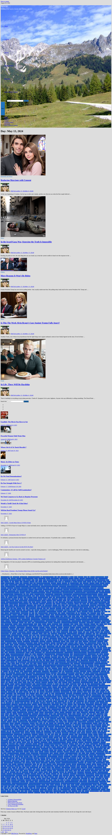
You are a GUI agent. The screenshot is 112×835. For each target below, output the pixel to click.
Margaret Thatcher (6, 704)
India (79, 685)
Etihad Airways (91, 654)
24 (69, 577)
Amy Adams (17, 588)
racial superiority (50, 739)
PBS (92, 725)
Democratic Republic (10, 641)
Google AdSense (70, 673)
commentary (46, 625)
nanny (106, 714)
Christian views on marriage (49, 619)
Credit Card (54, 633)
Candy (36, 611)
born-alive (91, 607)
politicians (88, 729)
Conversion (94, 630)
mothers (98, 712)
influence (54, 687)
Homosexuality (92, 681)
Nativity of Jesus (54, 715)
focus (31, 663)
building (94, 608)
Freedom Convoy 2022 (7, 666)
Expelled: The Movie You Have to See (14, 422)
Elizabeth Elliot (35, 651)
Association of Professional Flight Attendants (85, 594)
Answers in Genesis (22, 589)
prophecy (90, 736)
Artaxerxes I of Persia (80, 592)
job (32, 692)
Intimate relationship (36, 688)
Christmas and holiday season (24, 621)
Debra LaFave (36, 638)
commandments (5, 625)
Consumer (21, 630)
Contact (6, 52)
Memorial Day (29, 707)
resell (84, 744)
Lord (85, 701)
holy (28, 681)
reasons (84, 740)
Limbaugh (104, 699)
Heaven (90, 677)
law (78, 696)
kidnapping (22, 695)
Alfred (31, 583)
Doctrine (16, 644)
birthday (107, 603)
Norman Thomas (71, 718)
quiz (34, 739)
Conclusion (104, 627)
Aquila (2, 592)
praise (98, 731)
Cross (30, 635)
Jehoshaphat (56, 690)
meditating (89, 706)
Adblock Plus (80, 580)
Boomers (64, 607)
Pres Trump (58, 733)
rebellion (94, 740)
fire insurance (103, 660)
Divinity (99, 643)
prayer (105, 731)
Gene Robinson (21, 670)
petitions (88, 726)
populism (38, 731)
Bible (56, 602)
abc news (13, 578)
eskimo (34, 654)
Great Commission (89, 674)
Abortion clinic (55, 578)
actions (41, 580)
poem (72, 729)
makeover (70, 703)
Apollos (35, 591)
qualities (20, 739)
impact (16, 685)
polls (100, 729)
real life (44, 740)
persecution (51, 726)
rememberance (88, 742)
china (61, 616)
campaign (102, 610)
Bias (53, 602)
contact (26, 630)
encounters (98, 651)
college (81, 624)
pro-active (3, 736)
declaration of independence (75, 638)
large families (39, 696)
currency (15, 636)
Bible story (91, 602)
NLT (43, 718)
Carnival (6, 613)
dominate (81, 644)
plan (106, 728)
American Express (10, 586)
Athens (6, 596)
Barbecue (11, 600)
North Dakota (87, 718)
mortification (68, 712)
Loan (40, 701)
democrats (19, 641)
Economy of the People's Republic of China (58, 648)
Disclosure (7, 79)
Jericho (94, 690)
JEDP (46, 690)
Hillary (61, 679)
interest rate (82, 687)
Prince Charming (83, 734)
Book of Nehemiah (10, 607)
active (44, 580)
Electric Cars (18, 651)
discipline (53, 643)
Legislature (54, 698)
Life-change (64, 699)
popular (27, 731)
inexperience (17, 687)
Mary (65, 704)
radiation (65, 739)
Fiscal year (104, 662)
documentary (22, 644)
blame (35, 605)
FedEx (68, 659)
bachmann (107, 597)
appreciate (107, 591)
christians (7, 621)
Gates (99, 668)
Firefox (3, 662)
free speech (102, 665)
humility (96, 682)
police (76, 729)
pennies (18, 726)
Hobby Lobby (92, 679)
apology (47, 591)
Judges (37, 693)
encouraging (105, 651)
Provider (50, 737)
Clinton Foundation (28, 624)
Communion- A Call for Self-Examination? (16, 490)
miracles (100, 709)
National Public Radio (44, 715)
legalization (42, 698)
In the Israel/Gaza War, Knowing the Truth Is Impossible (26, 242)
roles (44, 747)
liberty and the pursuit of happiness (26, 699)
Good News (32, 673)
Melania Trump (106, 706)
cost (51, 632)
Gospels (3, 674)
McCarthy (46, 706)
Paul (61, 725)
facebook (20, 657)
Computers (79, 627)
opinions (61, 722)
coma (97, 624)
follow (35, 663)
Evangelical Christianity (17, 655)
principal (90, 734)
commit (74, 625)
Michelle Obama (16, 709)
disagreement (21, 643)
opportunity (70, 722)
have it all (43, 677)
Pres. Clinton (65, 733)
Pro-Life (15, 736)
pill (83, 728)
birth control (101, 603)
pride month (65, 734)
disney (66, 643)
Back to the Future (6, 599)
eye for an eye (10, 657)
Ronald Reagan (83, 747)
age (63, 581)
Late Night (65, 696)
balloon (45, 599)
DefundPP (18, 640)
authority (94, 596)
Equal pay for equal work (17, 654)
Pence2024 (7, 726)
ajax (93, 581)
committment (100, 625)
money (91, 710)
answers (14, 589)
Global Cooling (28, 671)
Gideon (103, 670)
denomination (26, 641)
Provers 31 (45, 737)
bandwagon (55, 599)
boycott (8, 608)
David (95, 636)
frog (68, 666)
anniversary (100, 588)
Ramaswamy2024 (86, 739)
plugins (64, 729)
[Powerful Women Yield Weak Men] (6, 432)
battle (68, 600)
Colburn (76, 624)
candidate (31, 611)
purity (97, 737)
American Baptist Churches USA (61, 585)
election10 (57, 649)
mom (59, 710)
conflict (18, 629)
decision (59, 638)
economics (28, 648)
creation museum (26, 633)
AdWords (32, 581)
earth (75, 646)
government (29, 674)
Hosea (15, 682)
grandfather (71, 674)
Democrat (66, 640)
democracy (61, 640)
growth (60, 676)
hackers (106, 676)
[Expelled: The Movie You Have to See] (4, 418)
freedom (108, 665)
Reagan (40, 740)
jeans (37, 690)
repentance (22, 744)
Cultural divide (76, 635)
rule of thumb (103, 747)
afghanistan (51, 581)
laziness (86, 696)
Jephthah (74, 690)
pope (13, 731)
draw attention (9, 646)
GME (60, 671)
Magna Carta (58, 703)
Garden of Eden (73, 668)
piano (55, 728)
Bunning (108, 608)
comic (105, 624)
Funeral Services (39, 668)
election (17, 649)
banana (49, 599)
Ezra (16, 657)
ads (10, 581)
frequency (53, 666)
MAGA (48, 703)
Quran (41, 739)
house (32, 682)
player (36, 729)
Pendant (13, 726)
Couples (75, 632)
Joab (30, 692)
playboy (32, 729)
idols (83, 684)
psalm (60, 737)
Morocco (56, 712)
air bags (75, 581)
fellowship (76, 659)
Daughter (85, 636)
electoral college (10, 651)
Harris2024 (20, 677)
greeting (40, 676)
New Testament (70, 717)
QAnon (7, 739)
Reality (49, 740)
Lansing (24, 696)
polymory (3, 731)
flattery (9, 663)
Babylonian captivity (93, 597)
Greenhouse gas (33, 676)
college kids (86, 624)
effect (109, 648)
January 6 (30, 690)
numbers (10, 720)
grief (44, 676)
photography (35, 728)
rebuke (103, 740)
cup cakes (105, 635)
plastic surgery (23, 729)
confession (12, 629)
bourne (97, 607)
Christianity (72, 619)
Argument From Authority (38, 592)
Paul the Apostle (67, 725)
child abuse (31, 616)
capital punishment (51, 611)
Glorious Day (45, 671)
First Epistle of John (60, 662)
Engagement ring (20, 652)
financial (77, 660)
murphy (50, 714)
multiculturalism (26, 714)
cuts (33, 636)
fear (26, 659)
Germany (94, 670)
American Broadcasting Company (93, 585)
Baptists (97, 599)
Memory (43, 707)
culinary (57, 635)
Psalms (64, 737)
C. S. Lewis (51, 610)
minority (95, 709)
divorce (104, 643)
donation (95, 644)
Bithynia (15, 605)
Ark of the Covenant (68, 592)
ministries (90, 709)
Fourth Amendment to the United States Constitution (57, 665)
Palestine (51, 723)
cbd (79, 613)
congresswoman (50, 629)
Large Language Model (50, 696)
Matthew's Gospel (28, 706)
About (6, 26)
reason (80, 740)
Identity (67, 684)
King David (58, 695)
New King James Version (51, 717)
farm (99, 657)
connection (66, 629)
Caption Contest (71, 611)
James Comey (23, 690)
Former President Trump (101, 663)
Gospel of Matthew (104, 673)
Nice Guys (18, 718)
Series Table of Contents (11, 92)
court (84, 632)
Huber (60, 682)
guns (87, 676)
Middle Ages (36, 709)
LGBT (104, 698)
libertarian (9, 699)
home (51, 681)
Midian (49, 709)
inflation (49, 687)
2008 (58, 577)
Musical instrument (62, 714)
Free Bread (90, 665)
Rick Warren (73, 745)
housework (51, 682)
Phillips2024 (20, 728)
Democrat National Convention (78, 640)
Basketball (49, 600)
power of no (88, 731)
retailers (22, 745)
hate (37, 677)
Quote (2, 380)
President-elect (27, 734)
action (36, 580)
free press (96, 665)
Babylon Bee (83, 597)
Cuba (52, 635)
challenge (25, 614)
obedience (51, 720)
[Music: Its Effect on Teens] (3, 458)
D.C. (41, 636)
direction (14, 643)
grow (51, 676)
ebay (98, 646)
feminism (3, 660)
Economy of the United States (79, 648)
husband (12, 684)
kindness (49, 695)
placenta (102, 728)
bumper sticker (101, 608)
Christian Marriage (93, 618)
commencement (32, 625)
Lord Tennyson (100, 701)
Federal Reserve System (59, 659)
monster (14, 712)
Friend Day (59, 666)
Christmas (13, 621)
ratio (19, 740)
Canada (18, 611)
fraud (82, 665)
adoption (6, 581)
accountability (4, 580)
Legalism (35, 698)
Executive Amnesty (78, 655)
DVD (72, 646)
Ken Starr (99, 693)
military (64, 709)
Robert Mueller (11, 747)
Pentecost (22, 726)
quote (37, 739)
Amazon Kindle (13, 585)
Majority (64, 703)
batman (65, 600)
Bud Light (76, 608)
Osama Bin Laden (106, 722)
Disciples (40, 643)
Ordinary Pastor (81, 722)
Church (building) (66, 621)
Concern (98, 627)
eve (32, 655)
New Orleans (62, 717)
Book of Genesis (85, 605)
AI (72, 581)
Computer (72, 627)
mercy (87, 707)
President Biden (101, 733)
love (13, 703)
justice (53, 693)
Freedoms (47, 666)
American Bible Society (76, 585)
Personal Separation (60, 726)
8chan (85, 577)
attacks (37, 596)
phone (26, 728)
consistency (98, 629)
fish (108, 662)
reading (35, 740)
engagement (11, 652)
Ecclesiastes (103, 646)
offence (65, 720)
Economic (21, 648)
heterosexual (28, 679)
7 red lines (80, 577)
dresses (36, 646)
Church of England (6, 622)
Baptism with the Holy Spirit (79, 599)
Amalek (97, 583)
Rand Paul (95, 739)
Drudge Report (50, 646)
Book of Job (93, 605)
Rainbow (78, 739)
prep (53, 733)
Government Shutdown (39, 674)
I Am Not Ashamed (41, 684)
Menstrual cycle (53, 707)
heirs (13, 679)
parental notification (86, 723)
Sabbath (69, 748)
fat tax (107, 657)
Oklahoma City (92, 720)
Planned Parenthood (7, 729)
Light (86, 699)
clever (2, 624)
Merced (78, 707)
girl (2, 671)
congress (36, 629)
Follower (39, 663)
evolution (47, 655)
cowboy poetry (5, 633)
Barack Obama (106, 599)
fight (44, 660)
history (83, 679)
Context (58, 630)
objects (56, 720)
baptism (69, 599)
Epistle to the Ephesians (93, 652)
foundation (14, 665)
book (78, 605)
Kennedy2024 (107, 693)
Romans (58, 747)
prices (52, 734)
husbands (17, 684)
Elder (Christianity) (9, 649)
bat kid (54, 600)
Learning (13, 698)
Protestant (22, 737)
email (53, 651)
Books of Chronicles (46, 607)
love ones (17, 703)
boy (100, 607)
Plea (44, 729)
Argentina (22, 592)
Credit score (88, 633)
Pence (2, 726)
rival (2, 747)
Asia (24, 594)
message (91, 707)
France (79, 665)
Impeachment (22, 685)
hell (16, 679)
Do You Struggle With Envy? (11, 483)
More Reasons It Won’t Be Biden (15, 276)
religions (68, 742)
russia (50, 748)
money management (99, 710)
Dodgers (43, 644)
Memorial (21, 707)
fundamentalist (5, 668)
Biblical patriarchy (24, 603)
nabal (88, 714)
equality (26, 654)
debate (23, 638)
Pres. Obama (72, 733)
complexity (66, 627)
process (29, 736)
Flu (21, 663)
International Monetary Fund (100, 687)
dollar (57, 644)
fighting (48, 660)
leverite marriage (97, 698)
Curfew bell (9, 636)
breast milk (39, 608)
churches (21, 622)
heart (85, 677)
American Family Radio (22, 586)
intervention (16, 688)
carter (32, 613)
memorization (37, 707)
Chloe (69, 616)
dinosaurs (3, 643)
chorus (81, 616)
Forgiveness (77, 663)
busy (32, 610)
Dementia (54, 640)
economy (33, 648)
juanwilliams (9, 693)
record (10, 742)
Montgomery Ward (22, 712)
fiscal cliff (97, 662)
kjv (106, 695)
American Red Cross (72, 586)
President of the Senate (7, 734)
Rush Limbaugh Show (34, 748)
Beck (102, 600)
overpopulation (25, 723)
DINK (105, 641)
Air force (79, 581)
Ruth (65, 748)
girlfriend (5, 671)
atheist (2, 596)
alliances (59, 583)
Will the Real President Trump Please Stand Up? (18, 510)
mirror (105, 709)
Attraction (68, 596)
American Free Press (34, 586)
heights (107, 677)
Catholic (63, 613)
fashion (103, 657)
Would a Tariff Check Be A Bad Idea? (14, 503)
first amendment (22, 662)
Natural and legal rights (74, 715)
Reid (32, 742)
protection (16, 737)
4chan (75, 577)
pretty (48, 734)
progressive (64, 736)
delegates (27, 640)
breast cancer (32, 608)
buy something (44, 610)
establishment (40, 654)
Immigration (4, 685)
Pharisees (98, 726)
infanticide (24, 687)
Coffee (61, 624)
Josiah (93, 692)
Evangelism (27, 655)
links (6, 701)
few (34, 660)
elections (3, 651)
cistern (29, 622)
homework (78, 681)
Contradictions (73, 630)
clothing (44, 624)
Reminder (103, 742)
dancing (62, 636)
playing (41, 729)
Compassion (54, 627)
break (27, 608)
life (53, 699)
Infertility (29, 687)
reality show (62, 740)
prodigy (34, 736)
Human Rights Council (87, 682)
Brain (14, 608)
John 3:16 (42, 692)
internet (3, 688)
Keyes (15, 695)
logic (66, 701)
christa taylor (21, 618)
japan (34, 690)
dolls (61, 644)
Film (56, 660)
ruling (109, 747)
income (70, 685)
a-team (106, 577)
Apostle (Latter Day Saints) (67, 591)
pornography (47, 731)
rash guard (12, 740)
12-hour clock (23, 577)
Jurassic (46, 693)
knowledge (4, 696)
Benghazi (49, 602)
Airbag (85, 581)
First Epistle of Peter (72, 662)
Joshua (89, 692)
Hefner (102, 677)
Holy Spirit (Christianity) (42, 681)
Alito (34, 583)
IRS (90, 688)
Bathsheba (59, 600)
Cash (36, 613)
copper (103, 630)
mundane (41, 714)
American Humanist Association (50, 586)
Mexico (108, 707)
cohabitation (66, 624)
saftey (104, 748)
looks (75, 701)
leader (103, 696)
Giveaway (16, 671)
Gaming (60, 668)
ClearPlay (103, 622)
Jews (17, 692)
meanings (69, 706)
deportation (42, 641)
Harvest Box (32, 677)
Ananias (34, 588)
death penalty (17, 638)
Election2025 (106, 649)
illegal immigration (95, 684)
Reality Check (55, 740)
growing (55, 676)
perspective (69, 726)
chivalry (65, 616)
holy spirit (32, 681)
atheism (105, 594)
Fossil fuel (8, 665)
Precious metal (16, 733)
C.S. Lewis (67, 610)
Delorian (49, 640)
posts (75, 731)
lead (89, 696)
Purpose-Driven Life (104, 737)
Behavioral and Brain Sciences (14, 602)
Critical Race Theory (16, 635)
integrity (69, 687)
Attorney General (55, 596)
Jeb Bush (42, 690)
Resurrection (4, 745)
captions (78, 611)
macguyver (43, 703)
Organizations (90, 722)
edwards (105, 648)
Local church (48, 701)
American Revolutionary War (99, 586)
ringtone (98, 745)
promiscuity (74, 736)
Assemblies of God (39, 594)
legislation (48, 698)
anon (10, 589)
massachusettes (90, 704)
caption (65, 611)
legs (61, 698)
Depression (49, 641)
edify (95, 648)
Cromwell (25, 635)
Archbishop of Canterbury (12, 592)
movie (106, 712)
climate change (8, 624)
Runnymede (12, 748)
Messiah (96, 707)
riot (102, 745)
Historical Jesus (76, 679)
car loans (90, 611)
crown (38, 635)
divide (85, 643)
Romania (53, 747)
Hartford (25, 677)
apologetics (41, 591)
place (98, 728)
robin (17, 747)
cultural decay (68, 635)
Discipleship (46, 643)
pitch (85, 728)
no (45, 718)
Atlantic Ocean (13, 596)
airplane (89, 581)
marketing (34, 704)
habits (101, 676)
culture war (99, 635)
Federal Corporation (35, 659)
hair (5, 677)
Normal (64, 718)
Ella (51, 651)
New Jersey (40, 717)
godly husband (96, 671)
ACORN (28, 580)
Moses (74, 712)
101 (11, 577)
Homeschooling (70, 681)
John (37, 692)
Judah (14, 693)
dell (45, 640)
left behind (26, 698)
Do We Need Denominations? (11, 476)
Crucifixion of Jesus (45, 635)
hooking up (108, 681)
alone (80, 583)
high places (45, 679)
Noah (48, 718)
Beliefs (34, 602)
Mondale (86, 710)
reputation (71, 744)
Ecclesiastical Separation (7, 648)
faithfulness (47, 657)
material (105, 704)
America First (47, 585)
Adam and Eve (67, 580)
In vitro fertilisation (46, 685)
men (47, 707)
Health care (65, 677)
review (57, 745)
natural (66, 715)
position (58, 731)
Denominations (35, 641)
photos (41, 728)
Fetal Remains (26, 660)
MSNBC (15, 714)
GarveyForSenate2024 (84, 668)
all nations (53, 583)
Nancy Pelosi (100, 714)
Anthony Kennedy (48, 589)
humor (100, 682)
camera (98, 610)
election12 (63, 649)
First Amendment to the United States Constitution (41, 662)
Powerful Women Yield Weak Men (13, 436)
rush (17, 748)
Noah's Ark (53, 718)
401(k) (72, 577)
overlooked (17, 723)
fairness (32, 657)
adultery (17, 581)
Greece (3, 676)
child (26, 616)
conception (93, 627)
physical (51, 728)
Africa (56, 581)
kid (18, 695)
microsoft (29, 709)
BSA (71, 608)
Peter (80, 726)
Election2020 (91, 649)
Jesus (107, 690)
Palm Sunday (60, 723)
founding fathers (32, 665)
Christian (27, 618)
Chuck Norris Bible (50, 621)
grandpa (77, 674)
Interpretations (9, 688)
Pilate (75, 728)
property (85, 736)
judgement (32, 693)
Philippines (8, 728)
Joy (106, 692)
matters (109, 704)
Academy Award (90, 578)
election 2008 (23, 649)
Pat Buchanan (27, 725)
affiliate (40, 581)
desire (76, 641)
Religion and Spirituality (59, 742)
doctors (11, 644)
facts (24, 657)
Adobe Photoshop (101, 580)
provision (56, 737)
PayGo (84, 725)
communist (36, 627)
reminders (3, 744)
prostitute (106, 736)
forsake (3, 665)
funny (45, 668)
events (35, 655)
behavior (3, 602)
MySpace (78, 714)
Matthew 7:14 (10, 706)
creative (40, 633)
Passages (6, 725)
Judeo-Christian (21, 693)
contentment (48, 630)
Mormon (41, 712)
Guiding (78, 676)
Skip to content (5, 1)
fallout (59, 657)
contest (54, 630)
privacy (109, 734)
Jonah (74, 692)
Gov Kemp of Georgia (19, 674)
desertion (63, 641)
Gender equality (5, 670)
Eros (30, 654)
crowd (34, 635)
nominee (59, 718)
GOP (84, 673)
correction (29, 632)
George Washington (68, 670)
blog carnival (48, 605)
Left (21, 698)
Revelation (47, 745)
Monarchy (81, 710)
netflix (105, 715)
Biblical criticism (13, 603)
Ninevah (36, 718)
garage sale (65, 668)
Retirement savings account (32, 745)
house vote (38, 682)
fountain (40, 665)
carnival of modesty (14, 613)
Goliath (3, 673)
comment (39, 625)
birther (2, 605)
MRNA (7, 714)
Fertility (19, 660)
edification (91, 648)
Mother (78, 712)
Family (66, 657)
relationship (37, 742)
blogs (59, 605)
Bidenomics (49, 603)
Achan (24, 580)
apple (102, 591)
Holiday (107, 679)
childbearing (45, 616)
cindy (25, 622)
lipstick (10, 701)
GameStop (54, 668)
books (38, 607)
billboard (76, 603)
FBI (23, 659)
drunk (56, 646)
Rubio (95, 747)
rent (7, 744)
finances (72, 660)
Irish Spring (85, 688)
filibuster (52, 660)
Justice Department (60, 693)
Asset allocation (49, 594)
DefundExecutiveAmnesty (8, 640)
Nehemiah (98, 715)
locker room (61, 701)
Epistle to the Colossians (80, 652)
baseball (43, 600)
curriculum (21, 636)
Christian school (25, 619)
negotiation (92, 715)
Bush (24, 610)
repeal (17, 744)
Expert (99, 655)
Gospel (88, 673)
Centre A (14, 614)
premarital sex (40, 733)
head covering (54, 677)
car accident (84, 611)
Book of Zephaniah (31, 607)
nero (102, 715)
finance (68, 660)
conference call (5, 629)
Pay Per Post (77, 725)
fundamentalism (100, 666)
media (79, 706)
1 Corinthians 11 (5, 577)
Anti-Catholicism (58, 589)
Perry (46, 726)
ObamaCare (44, 720)
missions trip (22, 710)
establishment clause (49, 654)
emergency (63, 651)
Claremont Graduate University (69, 622)
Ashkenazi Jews (18, 594)
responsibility (102, 744)
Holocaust (24, 681)
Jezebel (21, 692)
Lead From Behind (96, 696)
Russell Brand (45, 748)
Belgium (25, 602)
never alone (10, 717)
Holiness (8, 681)
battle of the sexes (75, 600)
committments (4, 627)
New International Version (29, 717)
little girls (32, 701)
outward (11, 723)
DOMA (65, 644)
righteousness (88, 745)
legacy (31, 698)
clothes (40, 624)
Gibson (99, 670)
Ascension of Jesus (8, 594)
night (32, 718)
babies (50, 597)
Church (59, 621)
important (28, 685)
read (32, 740)
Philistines (14, 728)
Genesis (35, 670)
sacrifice (74, 748)
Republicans (64, 744)
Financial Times (93, 660)
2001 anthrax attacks (48, 577)
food (49, 663)
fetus (31, 660)
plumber (68, 729)
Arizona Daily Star (57, 592)
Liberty (14, 699)
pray (102, 731)
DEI (23, 640)
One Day (40, 722)
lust (31, 703)
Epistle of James (68, 652)
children (57, 616)
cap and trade (42, 611)
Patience (33, 725)
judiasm (41, 693)
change (37, 614)
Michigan (24, 709)
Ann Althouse (86, 588)
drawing (15, 646)
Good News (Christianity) (43, 673)
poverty (79, 731)
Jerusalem (103, 690)
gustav (91, 676)
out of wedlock (5, 723)
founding (25, 665)
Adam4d (73, 580)
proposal (100, 736)
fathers (13, 659)
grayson (82, 674)
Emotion (92, 651)
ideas (63, 684)
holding (103, 679)
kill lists (33, 695)
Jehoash (50, 690)
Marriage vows (47, 704)
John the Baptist (65, 692)
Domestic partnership (73, 644)
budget (81, 608)
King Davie (65, 695)
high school (52, 679)
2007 (55, 577)
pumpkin (92, 737)
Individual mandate (93, 685)
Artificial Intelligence (104, 592)
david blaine (101, 636)
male (74, 703)
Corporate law (22, 632)
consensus (72, 629)
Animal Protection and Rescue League (71, 588)
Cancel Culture (24, 611)
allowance (64, 583)
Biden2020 (36, 603)
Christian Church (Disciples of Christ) (60, 618)
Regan (28, 742)
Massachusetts (98, 704)
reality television (70, 740)
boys (11, 608)
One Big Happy (33, 722)
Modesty (55, 710)
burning (7, 610)
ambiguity (28, 585)
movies (3, 714)
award (25, 597)
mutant (74, 714)
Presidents (41, 734)
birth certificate (94, 603)
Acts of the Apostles (51, 580)
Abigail (36, 578)
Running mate (4, 748)
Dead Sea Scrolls (5, 638)
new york (90, 717)
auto (6, 597)
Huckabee (65, 682)
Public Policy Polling (76, 737)
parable (75, 723)
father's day (7, 659)
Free (86, 665)
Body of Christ (73, 605)
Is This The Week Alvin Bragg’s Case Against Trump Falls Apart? (30, 323)
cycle (38, 636)
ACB (96, 578)
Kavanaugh (85, 693)
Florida (13, 663)
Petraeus (93, 726)
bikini (54, 603)
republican (40, 744)
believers (38, 602)
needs (86, 715)
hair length (10, 677)
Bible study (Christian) (100, 602)
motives (102, 712)
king (53, 695)
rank (99, 739)
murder (46, 714)
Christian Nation (5, 619)
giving (21, 671)
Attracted (63, 596)
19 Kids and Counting (34, 577)
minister (85, 709)
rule (98, 747)
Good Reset (53, 673)
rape (102, 739)
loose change (80, 701)
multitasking (35, 714)
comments (52, 625)
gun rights (83, 676)
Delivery (41, 640)
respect (88, 744)
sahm (108, 748)
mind (67, 709)
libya (48, 699)
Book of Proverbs (20, 607)
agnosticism (67, 581)
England (27, 652)
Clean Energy (90, 622)
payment (88, 725)
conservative (83, 629)
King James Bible (80, 695)
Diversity (80, 643)
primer (76, 734)
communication (20, 627)
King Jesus (88, 695)
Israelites (3, 690)
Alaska (105, 581)
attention (48, 596)
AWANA (20, 597)
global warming (37, 671)
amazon (6, 585)
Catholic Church (70, 613)
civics (33, 622)
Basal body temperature (34, 600)
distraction (71, 643)
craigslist (14, 633)
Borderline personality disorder (79, 607)
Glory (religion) (53, 671)
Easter (91, 646)
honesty (99, 681)
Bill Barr (58, 603)
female (81, 659)
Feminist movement (11, 660)
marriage (40, 704)
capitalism (59, 611)
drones (44, 646)
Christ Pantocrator (13, 618)
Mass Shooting (81, 704)
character (47, 614)
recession (107, 740)
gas (92, 668)
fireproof (12, 662)
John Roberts (56, 692)
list (13, 701)
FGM (37, 660)
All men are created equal (43, 583)
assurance (100, 594)
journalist (102, 692)
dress (19, 646)
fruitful (87, 666)
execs (71, 655)
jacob (13, 690)
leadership (108, 696)
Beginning (107, 600)
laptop (34, 696)
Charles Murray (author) (73, 614)
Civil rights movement (41, 622)
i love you (50, 684)
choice (73, 616)
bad (18, 599)
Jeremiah (79, 690)
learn (9, 698)
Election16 (69, 649)
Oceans (60, 720)
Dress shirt (31, 646)
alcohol (17, 583)
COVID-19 (107, 632)
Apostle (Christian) (54, 591)
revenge (52, 745)
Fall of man (54, 657)
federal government (47, 659)
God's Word (83, 671)
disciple (35, 643)
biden (30, 603)
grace (54, 674)
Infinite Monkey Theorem (40, 687)
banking (60, 599)
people (36, 726)
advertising (26, 581)
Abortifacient (42, 578)
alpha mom (86, 583)
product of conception (42, 736)
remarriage (74, 742)
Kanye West (69, 693)
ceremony (20, 614)
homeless (55, 681)
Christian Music (103, 618)
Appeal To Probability (89, 591)
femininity (105, 659)
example (55, 655)
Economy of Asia (41, 648)
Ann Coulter (93, 588)
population (32, 731)
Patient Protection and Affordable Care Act (48, 725)
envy (43, 652)
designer (72, 641)
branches (19, 608)
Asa (2, 594)
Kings (103, 695)
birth (88, 603)
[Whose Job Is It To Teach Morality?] (6, 444)
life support (58, 699)
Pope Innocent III (19, 731)
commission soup (67, 625)
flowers (17, 663)
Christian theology (36, 619)
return (41, 745)
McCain (40, 706)
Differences (100, 641)
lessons (76, 698)
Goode (59, 673)
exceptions (66, 655)
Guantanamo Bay (67, 676)
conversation (87, 630)
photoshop (46, 728)
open (57, 722)
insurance (64, 687)
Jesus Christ (4, 692)
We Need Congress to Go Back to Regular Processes (19, 497)
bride (47, 608)
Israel (105, 688)
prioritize (100, 734)
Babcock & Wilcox (43, 597)
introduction (56, 688)
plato (28, 729)
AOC (17, 591)
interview (22, 688)
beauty (90, 600)
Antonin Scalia (11, 591)
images (103, 684)
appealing (98, 591)
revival (61, 745)
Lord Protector (92, 701)
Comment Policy (8, 65)
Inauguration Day (63, 685)
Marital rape (14, 704)
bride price (52, 608)
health (60, 677)
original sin (98, 722)
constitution (14, 630)
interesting (89, 687)
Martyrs (61, 704)
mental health (61, 707)
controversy (80, 630)
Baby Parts (76, 597)
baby (53, 597)
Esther (71, 654)
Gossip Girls (9, 674)
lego (59, 698)
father (2, 659)
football (56, 663)
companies (42, 627)
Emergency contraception (73, 651)
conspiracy (105, 629)
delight (37, 640)
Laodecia (29, 696)
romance (48, 747)
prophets (95, 736)
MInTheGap (4, 6)
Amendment (35, 585)
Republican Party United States (52, 744)
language (19, 696)
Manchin (91, 703)
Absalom (76, 578)
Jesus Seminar (11, 692)
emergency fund (85, 651)
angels (51, 588)
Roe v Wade (39, 747)
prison (105, 734)
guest (73, 676)
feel (71, 659)
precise (22, 733)
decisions (64, 638)
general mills (29, 670)
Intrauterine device (47, 688)
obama (29, 720)
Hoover (3, 682)
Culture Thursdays (90, 635)
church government (95, 621)
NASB (7, 715)
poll (97, 729)
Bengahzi (43, 602)
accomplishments (103, 578)
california (75, 610)
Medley (94, 706)
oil (81, 720)
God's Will (76, 671)
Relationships (44, 742)
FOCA (27, 663)
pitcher (89, 728)
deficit (97, 638)
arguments (48, 592)
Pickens (66, 728)
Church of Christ (106, 621)
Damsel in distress (51, 636)
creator (45, 633)
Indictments (84, 685)
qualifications (13, 739)
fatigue (17, 659)
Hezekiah (35, 679)
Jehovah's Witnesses (65, 690)
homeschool (62, 681)
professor (51, 736)
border (69, 607)
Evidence (39, 655)
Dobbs (2, 644)
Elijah (29, 651)
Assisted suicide (58, 594)
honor (103, 681)
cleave (108, 622)
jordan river (80, 692)
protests (27, 737)
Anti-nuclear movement (89, 589)
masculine (70, 704)
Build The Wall (87, 608)
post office (64, 731)
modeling (39, 710)
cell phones (83, 613)
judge (27, 693)
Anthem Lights (38, 589)
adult (13, 581)
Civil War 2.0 (57, 622)
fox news (74, 665)
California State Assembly (86, 610)
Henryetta (19, 679)
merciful (82, 707)
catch (59, 613)
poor (7, 731)
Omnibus (14, 722)
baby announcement (61, 597)
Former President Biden (87, 663)
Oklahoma (85, 720)
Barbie (16, 600)
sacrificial (79, 748)
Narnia (2, 715)
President (94, 733)
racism (57, 739)
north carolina (79, 718)
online (45, 722)
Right (82, 745)
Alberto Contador (10, 583)
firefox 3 (7, 662)
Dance (58, 636)
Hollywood (17, 681)
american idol (62, 586)
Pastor (21, 725)
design (68, 641)
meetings (99, 706)
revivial (65, 745)
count (54, 632)
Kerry (6, 695)
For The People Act (64, 663)
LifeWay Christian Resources (76, 699)
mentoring (73, 707)
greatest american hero (101, 674)
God (63, 671)
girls (9, 671)
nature (83, 715)
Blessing (39, 605)
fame (62, 657)
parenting (95, 723)
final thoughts (62, 660)
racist (60, 739)
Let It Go (81, 698)
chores (77, 616)
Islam (102, 688)
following (45, 663)
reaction (23, 740)
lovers (21, 703)
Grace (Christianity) (62, 674)
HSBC (56, 682)
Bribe (44, 608)
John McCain (49, 692)
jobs (35, 692)
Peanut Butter (98, 725)
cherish (7, 616)
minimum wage (78, 709)
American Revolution (84, 586)
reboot (99, 740)
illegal (88, 684)
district (76, 643)
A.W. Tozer (4, 578)
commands (13, 625)
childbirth (52, 616)
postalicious (70, 731)
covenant (97, 632)
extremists (3, 657)
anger (55, 588)
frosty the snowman (79, 666)
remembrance (96, 742)
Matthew (3, 706)
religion (50, 742)
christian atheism (35, 618)
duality (64, 646)
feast (28, 659)
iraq (81, 688)
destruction (86, 641)
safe (92, 748)
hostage (24, 682)
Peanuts (104, 725)
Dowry (100, 644)
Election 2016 (31, 649)
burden (3, 610)
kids (27, 695)
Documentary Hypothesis (34, 644)
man (83, 703)
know (108, 695)
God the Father (69, 671)
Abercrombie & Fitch (28, 578)
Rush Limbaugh (23, 748)
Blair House (29, 605)
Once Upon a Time (23, 722)
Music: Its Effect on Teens (10, 462)
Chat (102, 614)
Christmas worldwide (39, 621)
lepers (64, 698)
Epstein (8, 654)
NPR (2, 720)
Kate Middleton (77, 693)
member (9, 707)
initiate (59, 687)
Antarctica (31, 589)
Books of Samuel (57, 607)
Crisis (97, 633)
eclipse (16, 648)
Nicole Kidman (26, 718)
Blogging (55, 605)
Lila (100, 699)
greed (6, 676)
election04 (45, 649)
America (41, 585)
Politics (3, 272)
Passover (16, 725)
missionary (16, 710)
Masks (75, 704)
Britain (64, 608)
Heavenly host (96, 677)
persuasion (75, 726)
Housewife (44, 682)
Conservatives (91, 629)
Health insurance (73, 677)
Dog (47, 644)
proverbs (32, 737)
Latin (70, 696)
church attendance (76, 621)
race (44, 739)
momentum (64, 710)
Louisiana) (8, 703)
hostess (29, 682)
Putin (2, 739)
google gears (78, 673)
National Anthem (23, 715)
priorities (95, 734)
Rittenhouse (106, 745)
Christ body (4, 618)
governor (48, 674)
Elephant (25, 651)
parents (100, 723)
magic (52, 703)
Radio (74, 739)
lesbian (68, 698)
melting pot (4, 707)
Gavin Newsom (106, 668)
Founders (20, 665)
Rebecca (89, 740)
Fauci (20, 659)
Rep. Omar (12, 744)
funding (24, 668)
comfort (101, 624)
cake (71, 610)
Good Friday (11, 673)
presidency (89, 733)
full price (91, 666)
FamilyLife (95, 657)
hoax (86, 679)
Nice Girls (12, 718)
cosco (33, 632)
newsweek (107, 717)
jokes (71, 692)
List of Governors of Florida (22, 701)
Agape (60, 581)
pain (44, 723)
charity (52, 614)
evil (44, 655)
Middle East (43, 709)
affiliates (45, 581)
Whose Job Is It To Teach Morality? (13, 447)
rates (16, 740)
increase (75, 685)
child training (38, 616)
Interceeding (75, 687)
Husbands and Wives (6, 176)
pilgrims (79, 728)
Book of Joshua (101, 605)
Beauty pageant (96, 600)
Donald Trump (89, 644)
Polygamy (104, 729)
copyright (15, 632)
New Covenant (17, 717)
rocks (34, 747)
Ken (90, 693)
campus (13, 611)
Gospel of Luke (94, 673)
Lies (51, 699)
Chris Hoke (95, 616)
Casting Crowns (52, 613)
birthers (7, 605)
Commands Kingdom (22, 625)
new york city (97, 717)
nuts (14, 720)
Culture (82, 635)
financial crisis (84, 660)
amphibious (10, 588)
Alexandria (26, 583)
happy (15, 677)
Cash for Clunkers (43, 613)
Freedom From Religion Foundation (24, 666)
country (58, 632)
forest (71, 663)
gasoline (95, 668)
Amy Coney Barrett (26, 588)
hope (6, 682)
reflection (18, 742)
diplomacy (9, 643)
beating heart (84, 600)
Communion (28, 627)
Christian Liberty (76, 618)
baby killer (70, 597)
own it (37, 723)
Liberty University (41, 699)
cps (10, 633)
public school (86, 737)
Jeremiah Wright (86, 690)
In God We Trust (36, 685)
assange (31, 594)
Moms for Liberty (73, 710)
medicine (83, 706)
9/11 (88, 577)
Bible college (69, 602)
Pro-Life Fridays (22, 736)
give (12, 671)
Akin (95, 581)
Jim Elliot (25, 692)
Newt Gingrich (5, 718)
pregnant (33, 733)
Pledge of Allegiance (55, 729)
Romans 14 (64, 747)
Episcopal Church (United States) (54, 652)
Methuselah (102, 707)
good (6, 673)
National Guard (33, 715)
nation (17, 715)
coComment (55, 624)
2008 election (64, 577)
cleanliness (97, 622)
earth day (80, 646)
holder (98, 679)
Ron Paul (75, 747)
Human (70, 682)
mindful (71, 709)
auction (80, 596)
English (32, 652)
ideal (60, 684)
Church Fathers (86, 621)
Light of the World (93, 699)
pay (73, 725)
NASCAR (12, 715)
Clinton (20, 624)
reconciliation (4, 742)
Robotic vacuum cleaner (25, 747)
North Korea (95, 718)
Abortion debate (63, 578)
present (78, 733)
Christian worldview (62, 619)
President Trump (18, 734)
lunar (25, 703)
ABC (8, 578)
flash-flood (4, 663)
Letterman (90, 698)
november (106, 718)
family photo (79, 657)
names (94, 714)
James (17, 690)
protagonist (10, 737)
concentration (85, 627)
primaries (71, 734)
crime (93, 633)
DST (60, 646)
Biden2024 (42, 603)
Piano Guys (61, 728)
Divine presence (91, 643)
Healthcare (81, 677)
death (11, 638)
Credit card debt (61, 633)
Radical (70, 739)
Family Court (72, 657)
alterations (92, 583)
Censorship (93, 613)
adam (60, 580)
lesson (72, 698)
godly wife (104, 671)
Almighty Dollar (74, 583)
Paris (103, 723)
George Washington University (82, 670)
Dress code (24, 646)
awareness (30, 597)
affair (36, 581)
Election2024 (98, 649)
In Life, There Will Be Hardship (15, 384)
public (68, 737)
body (66, 605)
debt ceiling (46, 638)
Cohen (72, 624)
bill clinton (64, 603)
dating (80, 636)
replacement (28, 744)
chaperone (42, 614)
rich (69, 745)
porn (42, 731)
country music (64, 632)
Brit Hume (59, 608)
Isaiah (96, 688)
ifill (85, 684)
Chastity (98, 614)
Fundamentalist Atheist (15, 668)
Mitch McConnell (31, 710)
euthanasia (7, 655)
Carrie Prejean (25, 613)
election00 (38, 649)
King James (71, 695)
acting (33, 580)
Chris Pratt (102, 616)
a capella (92, 577)
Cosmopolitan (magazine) (43, 632)
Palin (55, 723)
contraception (64, 630)
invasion (62, 688)
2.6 (41, 577)
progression (57, 736)
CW (35, 636)
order (75, 722)
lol (68, 701)
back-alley (14, 599)
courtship (92, 632)
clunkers (49, 624)
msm (11, 714)
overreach (32, 723)
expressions (105, 655)
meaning (64, 706)
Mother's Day (84, 712)
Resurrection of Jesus (14, 745)
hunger (104, 682)
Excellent (60, 655)
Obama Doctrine (36, 720)
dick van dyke (93, 641)
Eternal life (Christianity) (80, 654)
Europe (101, 654)
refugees (24, 742)
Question (24, 739)
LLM (37, 701)
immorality (11, 685)
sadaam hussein (86, 748)
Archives (6, 39)
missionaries (9, 710)
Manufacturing (104, 703)
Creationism (34, 633)
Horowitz (11, 682)
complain (60, 627)
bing (80, 603)
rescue (80, 744)
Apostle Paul (79, 591)
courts (87, 632)
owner (41, 723)
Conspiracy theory (6, 630)
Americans (4, 588)
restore (108, 744)
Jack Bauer (9, 690)
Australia (89, 596)
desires (80, 641)
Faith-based (41, 657)
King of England (96, 695)
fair (29, 657)
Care (102, 611)
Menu (2, 108)
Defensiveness (91, 638)
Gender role (13, 670)
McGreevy (58, 706)
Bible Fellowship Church (80, 602)
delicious (32, 640)
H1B (94, 676)
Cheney (3, 616)
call (94, 610)
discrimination (60, 643)
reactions (27, 740)
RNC (5, 747)
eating (94, 646)
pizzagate (93, 728)
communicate (12, 627)
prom (69, 736)
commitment (80, 625)
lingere (109, 699)
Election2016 (83, 649)
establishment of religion (62, 654)
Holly (12, 681)
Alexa (21, 583)
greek (9, 676)
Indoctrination (9, 687)
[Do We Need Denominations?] (6, 473)
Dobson (7, 644)
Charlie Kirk (84, 614)
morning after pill (49, 712)
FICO (40, 660)
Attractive (74, 596)
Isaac (93, 688)
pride (60, 734)
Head (48, 677)
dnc (107, 643)
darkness (76, 636)
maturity (35, 706)
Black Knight (22, 605)
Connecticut (59, 629)
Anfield (47, 588)
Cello (88, 613)
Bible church (62, 602)
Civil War (50, 622)
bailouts (26, 599)
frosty (71, 666)
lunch (28, 703)
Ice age (57, 684)
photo (29, 728)
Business (28, 610)
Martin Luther (55, 704)
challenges (31, 614)
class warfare (82, 622)
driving (40, 646)
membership (15, 707)
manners (97, 703)
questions (30, 739)
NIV (40, 718)
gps (52, 674)
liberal (108, 698)
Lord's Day (108, 701)
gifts (109, 670)
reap (77, 740)
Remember (81, 742)
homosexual (84, 681)
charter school (92, 614)
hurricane (7, 684)
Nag (91, 714)
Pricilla (56, 734)
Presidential (34, 734)
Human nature (76, 682)
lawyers (81, 696)
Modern (50, 710)
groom (47, 676)
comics (109, 624)
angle (58, 588)
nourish (101, 718)
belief (29, 602)
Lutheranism (36, 703)
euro (97, 654)
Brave (23, 608)
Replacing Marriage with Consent (16, 180)
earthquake (86, 646)
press (45, 734)
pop (10, 731)
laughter (74, 696)
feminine (100, 659)
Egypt (2, 649)
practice (95, 731)
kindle (44, 695)
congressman (42, 629)
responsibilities (94, 744)
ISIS (99, 688)
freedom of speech (39, 666)
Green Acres (15, 676)
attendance (42, 596)
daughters (91, 636)
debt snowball (53, 638)
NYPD (17, 720)
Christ (107, 616)
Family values (87, 657)
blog (43, 605)
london (71, 701)
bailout (21, 599)
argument (28, 592)
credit (48, 633)
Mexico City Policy (6, 709)
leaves (18, 698)
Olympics (9, 722)
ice (54, 684)
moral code (31, 712)
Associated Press (67, 594)
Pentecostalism (30, 726)
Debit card (28, 638)
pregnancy (27, 733)
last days (59, 696)
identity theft (73, 684)
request (76, 744)
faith (36, 657)
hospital (20, 682)
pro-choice (9, 736)
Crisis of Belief (103, 633)
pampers (67, 723)
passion (11, 725)
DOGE (51, 644)
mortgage (62, 712)
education (99, 648)
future (49, 668)
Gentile (47, 670)
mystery (84, 714)
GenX (50, 670)
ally (69, 583)
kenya (2, 695)
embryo (57, 651)
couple (70, 632)
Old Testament (101, 720)
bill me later (70, 603)
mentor (68, 707)
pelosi (108, 725)
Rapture (105, 739)
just (50, 693)
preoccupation (48, 733)
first (16, 662)
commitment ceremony (90, 625)
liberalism (3, 699)
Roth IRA (90, 747)
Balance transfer (32, 599)
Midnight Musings (56, 709)
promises (80, 736)
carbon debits (97, 611)
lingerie (3, 701)
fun (95, 666)
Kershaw (10, 695)
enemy (6, 652)
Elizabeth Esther (44, 651)
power (83, 731)
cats (76, 613)
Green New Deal (24, 676)
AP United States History (26, 591)
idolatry (79, 684)
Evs (52, 655)
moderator (45, 710)
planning (15, 729)
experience (94, 655)
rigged (79, 745)
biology (84, 603)
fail (27, 657)
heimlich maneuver (6, 679)
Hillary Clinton (68, 679)
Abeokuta (19, 578)
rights (93, 745)
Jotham (97, 692)
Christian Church (45, 618)
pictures (71, 728)
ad (58, 580)
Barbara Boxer (5, 600)
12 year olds (16, 577)
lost (4, 703)
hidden (40, 679)
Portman (53, 731)
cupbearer (3, 636)
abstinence (82, 578)
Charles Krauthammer (61, 614)
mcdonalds (52, 706)
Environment (38, 652)
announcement (5, 589)
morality (36, 712)
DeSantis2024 (56, 641)
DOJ (54, 644)
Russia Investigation (58, 748)
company (47, 627)
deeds (85, 638)
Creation (19, 633)
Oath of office (23, 720)
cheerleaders (107, 614)
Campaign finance (6, 611)
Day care (107, 636)
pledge (47, 729)
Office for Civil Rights (73, 720)
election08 (51, 649)
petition (84, 726)
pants (71, 723)
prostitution (4, 737)
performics (41, 726)
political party (81, 729)
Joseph (85, 692)
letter (85, 698)
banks (64, 599)
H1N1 (98, 676)
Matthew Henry (18, 706)
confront (22, 629)
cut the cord (28, 636)
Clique (35, 624)
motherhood (92, 712)
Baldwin (40, 599)
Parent (79, 723)
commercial (59, 625)
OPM (65, 722)
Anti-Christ (66, 589)
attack (33, 596)
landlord (14, 696)
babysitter (101, 597)
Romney (70, 747)
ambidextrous (22, 585)
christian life (84, 618)
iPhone (77, 688)
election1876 (75, 649)
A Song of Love (99, 577)
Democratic (91, 640)
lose (2, 703)
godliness (89, 671)
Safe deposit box (98, 748)
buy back (36, 610)
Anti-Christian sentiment (76, 589)
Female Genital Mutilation (90, 659)
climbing (15, 624)
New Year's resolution (81, 717)
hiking (57, 679)
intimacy (28, 688)
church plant (15, 622)
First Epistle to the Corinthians (86, 662)
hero (24, 679)
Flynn (23, 663)
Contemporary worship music (36, 630)
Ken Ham (94, 693)
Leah (6, 698)
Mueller (20, 714)
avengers (10, 597)
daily (44, 636)
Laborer (9, 696)
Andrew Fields (41, 588)
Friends (65, 666)
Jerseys (98, 690)
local (43, 701)
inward (73, 688)
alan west (99, 581)
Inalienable (55, 685)
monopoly (9, 712)
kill (29, 695)
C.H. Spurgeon (59, 610)
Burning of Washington (16, 610)
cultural (61, 635)
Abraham (71, 578)
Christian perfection (15, 619)
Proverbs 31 (38, 737)
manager (86, 703)
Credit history (81, 633)
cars (30, 613)
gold (108, 671)
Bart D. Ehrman (23, 600)
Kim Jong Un (39, 695)
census (98, 613)
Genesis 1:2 (41, 670)
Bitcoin (11, 605)
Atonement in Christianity (24, 596)
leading (3, 698)
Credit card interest (72, 633)
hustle (34, 684)
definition (101, 638)
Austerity (84, 596)
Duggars (68, 646)
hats (39, 677)
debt (41, 638)
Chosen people (88, 616)
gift (107, 670)
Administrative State (89, 580)
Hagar (2, 677)
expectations (87, 655)
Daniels (71, 636)
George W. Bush (57, 670)
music (54, 714)
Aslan (27, 594)
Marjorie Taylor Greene (24, 704)
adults (21, 581)
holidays (3, 681)
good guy (18, 673)
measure (74, 706)
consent (77, 629)
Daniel (67, 636)
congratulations (29, 629)
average (15, 597)
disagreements (29, 643)
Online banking (51, 722)
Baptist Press (91, 599)
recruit (14, 742)
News (2, 238)
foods (52, 663)
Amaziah (102, 583)
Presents (83, 733)
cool (99, 630)
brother (68, 608)
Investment (68, 688)
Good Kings (24, 673)
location (55, 701)
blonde (63, 605)
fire (99, 660)
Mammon (78, 703)
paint (47, 723)
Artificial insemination (92, 592)
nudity (5, 720)
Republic (34, 744)
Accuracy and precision (15, 580)
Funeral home (30, 668)
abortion (48, 578)
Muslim (70, 714)
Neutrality (3, 717)
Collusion (92, 624)
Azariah (35, 597)
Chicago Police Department (17, 616)
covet (101, 632)
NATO (62, 715)
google (63, 673)
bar (101, 599)
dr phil (104, 644)
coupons (80, 632)
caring (106, 611)
